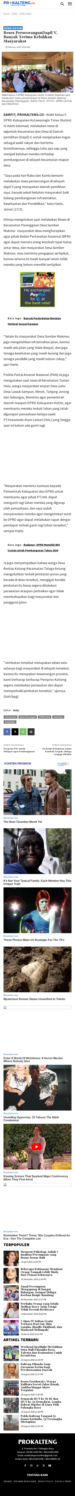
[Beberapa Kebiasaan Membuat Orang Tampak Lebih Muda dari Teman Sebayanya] (11, 1275)
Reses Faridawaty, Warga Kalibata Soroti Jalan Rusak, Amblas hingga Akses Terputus (40, 1386)
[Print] (31, 731)
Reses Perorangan (28, 717)
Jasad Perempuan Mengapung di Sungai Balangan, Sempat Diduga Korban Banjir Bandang (38, 1291)
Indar (16, 710)
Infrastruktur (10, 717)
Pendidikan (10, 722)
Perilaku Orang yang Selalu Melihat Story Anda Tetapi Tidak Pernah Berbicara (40, 1306)
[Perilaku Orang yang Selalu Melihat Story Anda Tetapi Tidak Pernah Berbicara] (11, 1310)
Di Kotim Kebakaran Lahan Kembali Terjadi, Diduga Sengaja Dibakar (57, 751)
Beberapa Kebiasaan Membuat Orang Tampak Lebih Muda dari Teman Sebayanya (42, 1272)
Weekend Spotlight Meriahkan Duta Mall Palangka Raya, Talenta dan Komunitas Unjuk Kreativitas (41, 1351)
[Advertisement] (37, 455)
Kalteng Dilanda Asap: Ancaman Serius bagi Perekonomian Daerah (36, 1367)
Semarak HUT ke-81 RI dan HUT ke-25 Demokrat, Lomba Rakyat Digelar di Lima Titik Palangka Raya (41, 1403)
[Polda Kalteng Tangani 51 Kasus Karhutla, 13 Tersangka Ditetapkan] (11, 1422)
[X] (15, 731)
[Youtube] (50, 1465)
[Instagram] (31, 1465)
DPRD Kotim (26, 13)
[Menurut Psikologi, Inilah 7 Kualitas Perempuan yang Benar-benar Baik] (11, 1258)
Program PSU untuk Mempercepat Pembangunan (19, 750)
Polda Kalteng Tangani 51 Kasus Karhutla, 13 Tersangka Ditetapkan (41, 1419)
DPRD (14, 13)
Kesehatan (58, 717)
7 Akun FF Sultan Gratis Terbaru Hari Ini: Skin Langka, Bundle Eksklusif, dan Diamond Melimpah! (41, 1326)
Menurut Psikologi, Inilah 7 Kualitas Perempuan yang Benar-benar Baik (39, 1254)
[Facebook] (6, 731)
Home (6, 13)
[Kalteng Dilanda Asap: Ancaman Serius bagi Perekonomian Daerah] (11, 1370)
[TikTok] (37, 1465)
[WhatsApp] (23, 731)
